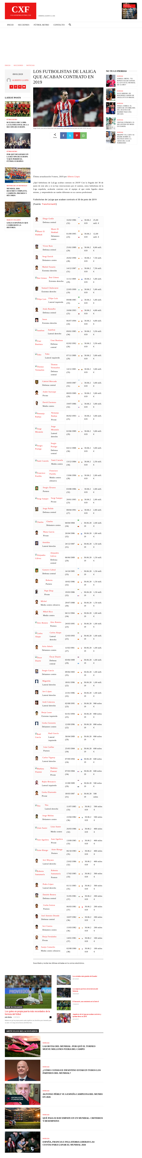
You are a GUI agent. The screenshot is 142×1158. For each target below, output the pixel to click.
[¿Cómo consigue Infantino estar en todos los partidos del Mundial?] (22, 1070)
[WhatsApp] (83, 135)
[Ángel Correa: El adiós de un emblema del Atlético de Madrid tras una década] (110, 108)
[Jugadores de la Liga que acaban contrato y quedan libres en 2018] (64, 1018)
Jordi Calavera (48, 702)
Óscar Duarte (55, 657)
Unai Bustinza (57, 340)
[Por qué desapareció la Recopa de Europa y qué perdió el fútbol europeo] (18, 141)
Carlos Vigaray (48, 757)
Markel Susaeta (48, 267)
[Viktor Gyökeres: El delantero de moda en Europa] (110, 123)
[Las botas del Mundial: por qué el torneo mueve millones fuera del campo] (22, 1046)
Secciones (18, 65)
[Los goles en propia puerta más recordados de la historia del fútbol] (28, 992)
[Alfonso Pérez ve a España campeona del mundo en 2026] (22, 1094)
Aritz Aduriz (47, 646)
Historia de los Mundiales (17, 185)
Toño (47, 354)
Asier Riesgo (56, 849)
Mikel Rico (48, 612)
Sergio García (48, 670)
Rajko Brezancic (49, 782)
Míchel (44, 601)
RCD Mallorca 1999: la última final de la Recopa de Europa (18, 124)
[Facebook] (11, 87)
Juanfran (51, 330)
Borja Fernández (49, 936)
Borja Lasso (46, 712)
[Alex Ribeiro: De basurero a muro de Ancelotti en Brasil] (110, 94)
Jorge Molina (48, 815)
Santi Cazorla (57, 460)
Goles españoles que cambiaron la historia (17, 225)
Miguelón (46, 681)
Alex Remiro (55, 622)
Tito (46, 805)
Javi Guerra (47, 926)
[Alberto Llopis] (9, 80)
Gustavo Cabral (49, 570)
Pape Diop (48, 591)
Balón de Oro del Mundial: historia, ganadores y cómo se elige (128, 13)
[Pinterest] (76, 135)
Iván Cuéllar (48, 747)
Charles (49, 521)
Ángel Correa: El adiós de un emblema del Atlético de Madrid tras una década (126, 110)
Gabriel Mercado (49, 381)
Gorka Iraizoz (49, 905)
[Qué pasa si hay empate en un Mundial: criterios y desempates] (22, 1118)
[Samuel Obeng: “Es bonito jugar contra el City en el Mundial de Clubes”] (110, 81)
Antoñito (46, 542)
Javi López (47, 691)
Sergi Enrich (47, 256)
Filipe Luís (53, 298)
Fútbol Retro (12, 119)
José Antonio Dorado (50, 916)
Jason (44, 319)
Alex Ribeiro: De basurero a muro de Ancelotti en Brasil (125, 95)
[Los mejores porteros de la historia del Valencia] (64, 993)
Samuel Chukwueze (50, 288)
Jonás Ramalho (49, 309)
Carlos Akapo (55, 632)
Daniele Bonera (49, 894)
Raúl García (53, 733)
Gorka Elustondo (49, 792)
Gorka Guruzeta (49, 723)
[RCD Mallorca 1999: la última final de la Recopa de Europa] (18, 109)
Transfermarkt (49, 204)
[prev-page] (107, 148)
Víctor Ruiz (48, 246)
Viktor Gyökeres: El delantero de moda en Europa (126, 124)
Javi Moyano (48, 860)
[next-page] (111, 148)
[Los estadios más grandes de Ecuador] (64, 980)
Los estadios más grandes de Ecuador (85, 976)
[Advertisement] (71, 44)
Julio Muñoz (8, 1017)
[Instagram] (15, 87)
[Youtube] (24, 87)
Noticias (30, 65)
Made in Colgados (127, 6)
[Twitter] (20, 87)
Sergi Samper (56, 498)
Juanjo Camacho (48, 947)
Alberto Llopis (20, 80)
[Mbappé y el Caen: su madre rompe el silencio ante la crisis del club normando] (110, 137)
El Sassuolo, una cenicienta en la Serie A (86, 1001)
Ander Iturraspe (49, 392)
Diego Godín (48, 218)
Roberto (49, 580)
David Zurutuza (49, 402)
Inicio (7, 65)
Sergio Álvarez (49, 487)
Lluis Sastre (56, 827)
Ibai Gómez (54, 277)
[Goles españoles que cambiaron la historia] (18, 209)
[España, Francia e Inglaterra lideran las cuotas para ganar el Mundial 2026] (22, 1142)
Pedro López (48, 884)
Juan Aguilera (57, 839)
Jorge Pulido (48, 508)
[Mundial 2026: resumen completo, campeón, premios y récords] (18, 175)
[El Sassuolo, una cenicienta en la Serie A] (64, 1005)
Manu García (48, 532)
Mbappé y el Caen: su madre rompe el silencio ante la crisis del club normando (125, 139)
